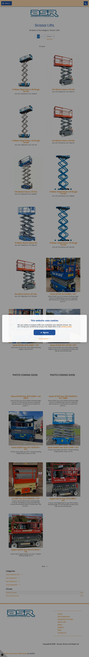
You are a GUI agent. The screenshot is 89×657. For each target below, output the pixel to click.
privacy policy (66, 327)
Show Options (44, 339)
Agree (45, 332)
